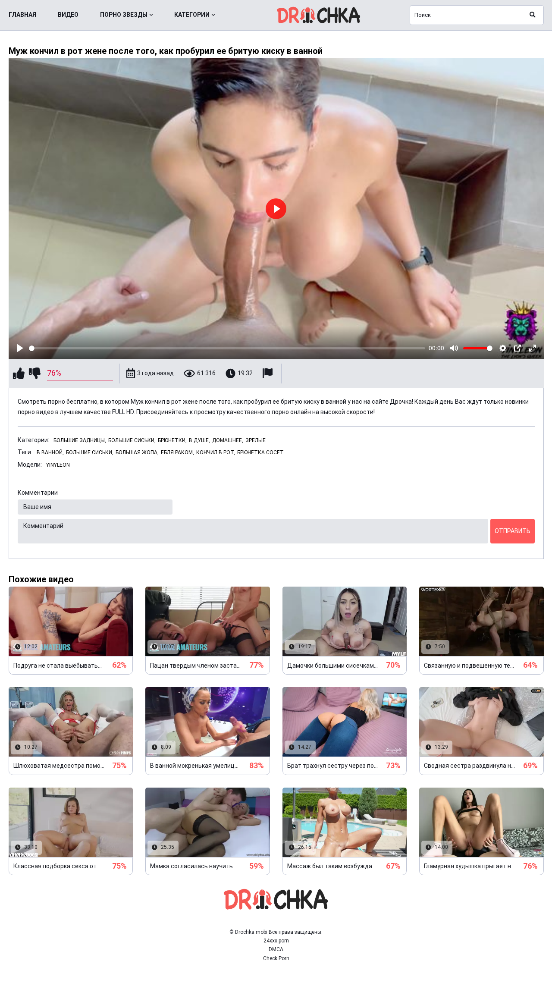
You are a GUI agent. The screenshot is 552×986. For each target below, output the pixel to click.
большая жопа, (137, 452)
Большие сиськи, (132, 440)
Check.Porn (276, 958)
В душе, (199, 440)
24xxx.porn (276, 941)
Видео (68, 14)
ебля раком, (177, 452)
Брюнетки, (172, 440)
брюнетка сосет (260, 452)
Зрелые (255, 440)
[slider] (227, 348)
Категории (192, 14)
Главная (22, 14)
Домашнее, (227, 440)
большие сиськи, (89, 452)
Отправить (512, 531)
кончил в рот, (215, 452)
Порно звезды (123, 14)
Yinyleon (58, 465)
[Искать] (532, 15)
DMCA (276, 949)
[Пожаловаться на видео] (269, 373)
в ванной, (50, 452)
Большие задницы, (79, 440)
